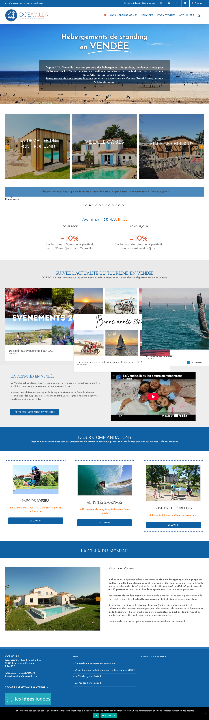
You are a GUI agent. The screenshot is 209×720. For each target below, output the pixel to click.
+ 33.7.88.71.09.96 (26, 673)
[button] (199, 15)
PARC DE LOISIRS (35, 500)
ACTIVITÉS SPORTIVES (104, 502)
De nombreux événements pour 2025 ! (32, 350)
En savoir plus (109, 715)
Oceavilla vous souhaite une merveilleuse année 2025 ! (111, 362)
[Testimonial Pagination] (83, 205)
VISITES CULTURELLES (173, 508)
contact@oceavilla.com (33, 3)
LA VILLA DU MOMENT (104, 551)
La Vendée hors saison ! (88, 683)
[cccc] (173, 483)
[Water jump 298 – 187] (35, 479)
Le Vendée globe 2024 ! (88, 676)
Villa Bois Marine (121, 568)
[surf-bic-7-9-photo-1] (105, 480)
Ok (96, 715)
